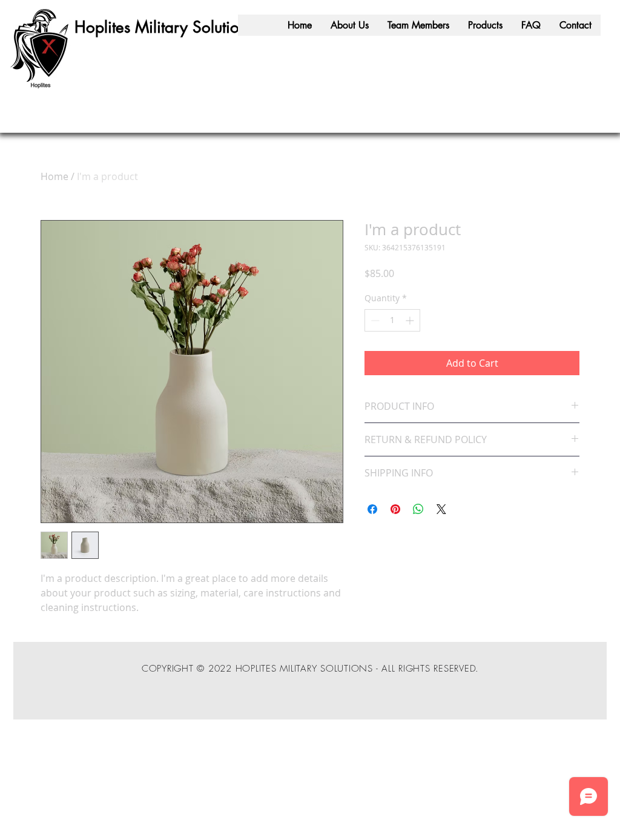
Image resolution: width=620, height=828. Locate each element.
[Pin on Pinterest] (395, 509)
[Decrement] (373, 320)
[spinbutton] (392, 320)
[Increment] (410, 320)
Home (54, 176)
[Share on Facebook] (372, 509)
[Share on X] (441, 509)
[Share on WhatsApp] (418, 509)
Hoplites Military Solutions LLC (178, 27)
